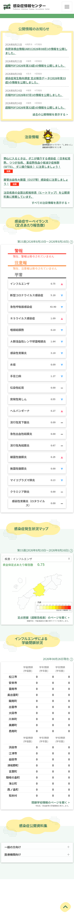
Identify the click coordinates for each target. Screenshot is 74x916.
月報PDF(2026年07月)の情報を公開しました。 (34, 95)
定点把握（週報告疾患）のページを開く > (44, 617)
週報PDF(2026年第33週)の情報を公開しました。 (35, 65)
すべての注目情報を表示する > (51, 203)
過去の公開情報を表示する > (50, 114)
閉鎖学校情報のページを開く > (50, 802)
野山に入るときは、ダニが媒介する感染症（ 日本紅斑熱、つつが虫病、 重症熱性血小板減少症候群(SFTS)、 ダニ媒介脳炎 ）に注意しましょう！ (37, 162)
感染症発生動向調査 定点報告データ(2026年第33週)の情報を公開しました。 (35, 80)
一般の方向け (12, 847)
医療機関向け (12, 854)
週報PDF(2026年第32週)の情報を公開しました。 (35, 107)
